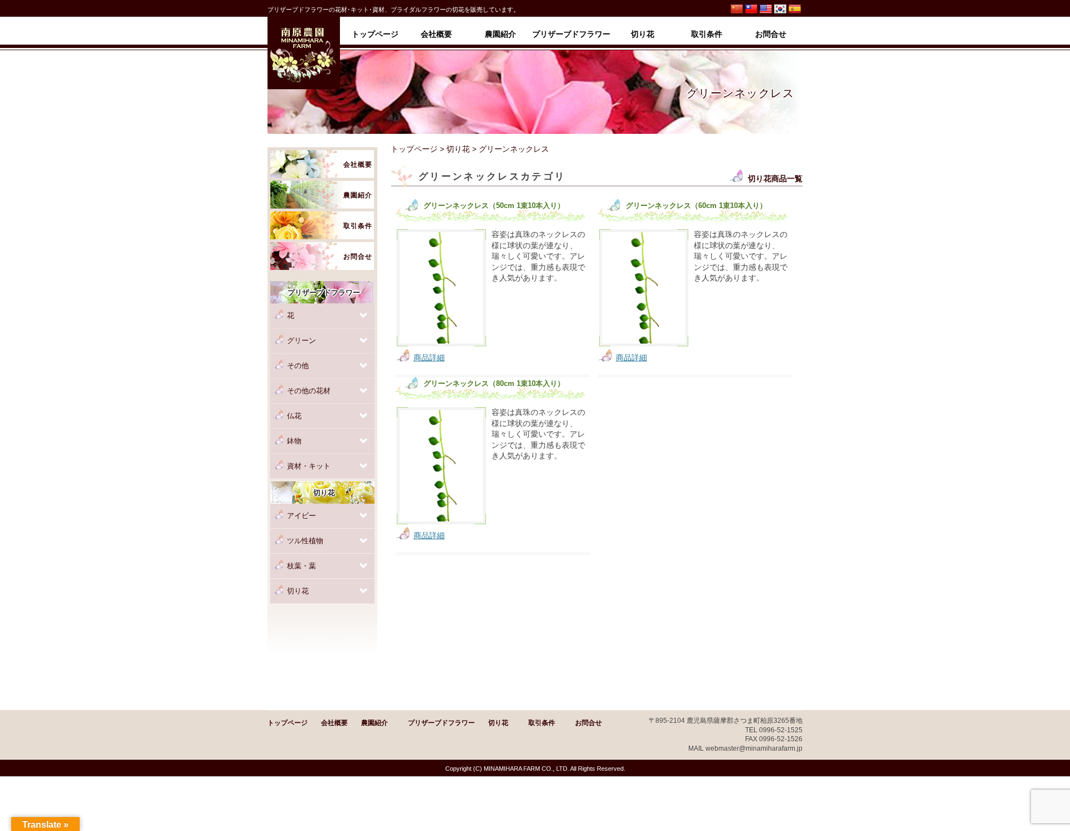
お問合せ (588, 723)
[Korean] (780, 9)
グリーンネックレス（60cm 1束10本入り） (696, 206)
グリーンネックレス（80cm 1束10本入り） (494, 384)
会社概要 (334, 723)
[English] (765, 9)
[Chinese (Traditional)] (751, 9)
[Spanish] (794, 9)
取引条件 (541, 723)
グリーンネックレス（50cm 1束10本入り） (494, 206)
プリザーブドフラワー (441, 723)
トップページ (414, 148)
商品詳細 (429, 357)
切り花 (458, 148)
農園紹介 (374, 723)
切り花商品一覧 (775, 178)
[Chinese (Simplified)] (736, 9)
